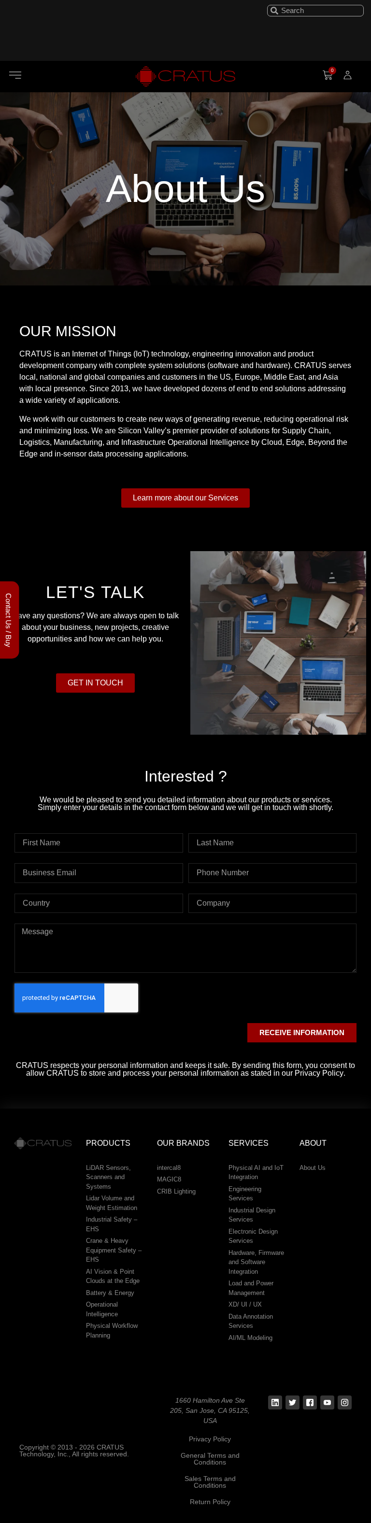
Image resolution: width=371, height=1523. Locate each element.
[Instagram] (345, 1402)
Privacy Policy (210, 1439)
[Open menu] (15, 75)
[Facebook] (310, 1402)
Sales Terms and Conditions (210, 1482)
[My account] (347, 75)
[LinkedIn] (275, 1402)
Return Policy (210, 1502)
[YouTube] (327, 1402)
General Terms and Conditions (210, 1459)
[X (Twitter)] (292, 1402)
